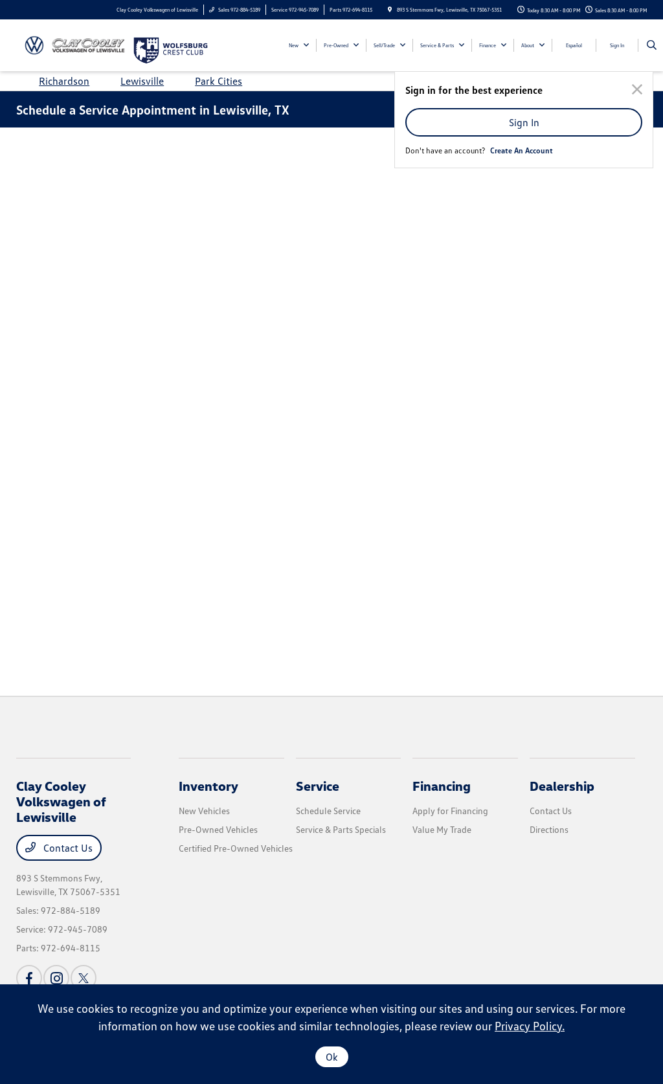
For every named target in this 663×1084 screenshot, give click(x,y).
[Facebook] (29, 978)
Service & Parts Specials (341, 829)
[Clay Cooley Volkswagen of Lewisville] (74, 44)
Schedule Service (328, 810)
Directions (549, 829)
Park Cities (218, 80)
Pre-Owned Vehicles (218, 829)
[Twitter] (83, 978)
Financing (441, 785)
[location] (390, 9)
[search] (652, 45)
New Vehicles (204, 810)
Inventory (208, 785)
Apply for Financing (450, 810)
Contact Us (67, 847)
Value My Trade (441, 829)
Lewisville (142, 80)
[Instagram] (56, 978)
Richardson (64, 80)
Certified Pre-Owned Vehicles (236, 848)
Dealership (562, 785)
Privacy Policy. (530, 1026)
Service (317, 785)
